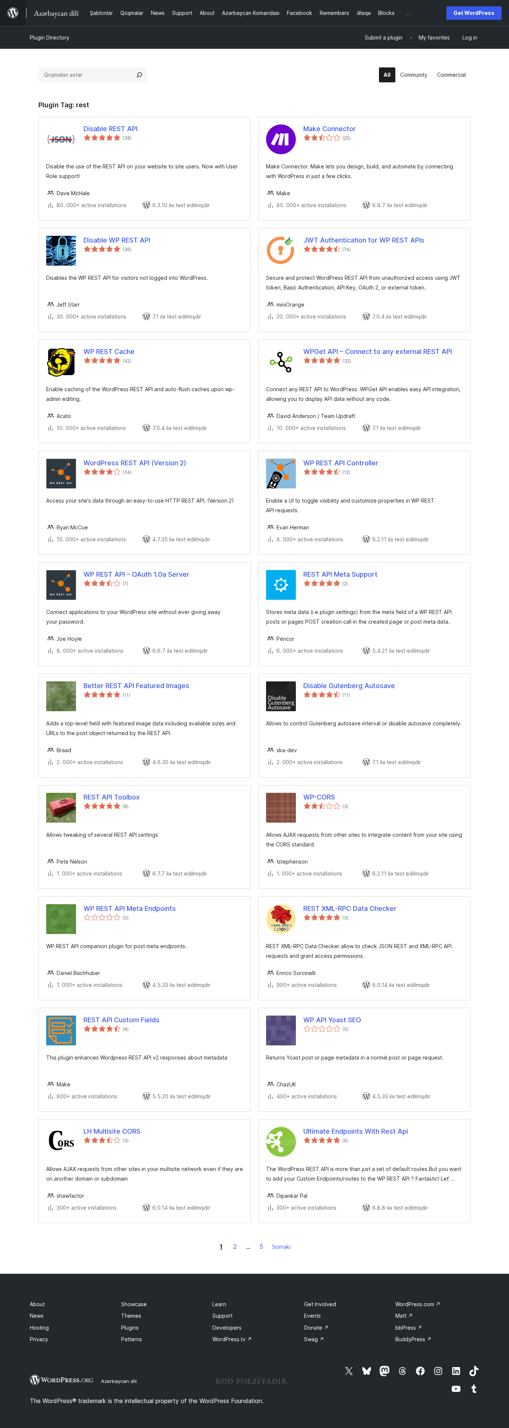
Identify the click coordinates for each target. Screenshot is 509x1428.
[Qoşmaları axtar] (139, 74)
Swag (314, 1339)
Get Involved (320, 1304)
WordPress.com (417, 1304)
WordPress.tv (232, 1339)
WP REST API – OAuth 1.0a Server (136, 574)
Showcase (134, 1304)
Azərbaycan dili (119, 1381)
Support (222, 1316)
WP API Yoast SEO (332, 1020)
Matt (404, 1316)
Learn (219, 1304)
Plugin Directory (49, 37)
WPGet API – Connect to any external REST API (377, 351)
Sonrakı (281, 1247)
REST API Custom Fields (121, 1020)
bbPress (408, 1327)
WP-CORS (319, 797)
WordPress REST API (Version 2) (134, 463)
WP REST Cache (109, 351)
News (37, 1316)
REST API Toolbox (111, 797)
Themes (131, 1316)
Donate (316, 1327)
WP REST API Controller (340, 463)
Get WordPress (473, 13)
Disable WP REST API (116, 240)
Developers (226, 1327)
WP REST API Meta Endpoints (129, 908)
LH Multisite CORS (111, 1131)
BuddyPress (413, 1339)
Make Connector (329, 129)
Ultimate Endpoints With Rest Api (355, 1131)
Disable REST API (110, 129)
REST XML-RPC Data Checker (349, 908)
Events (312, 1316)
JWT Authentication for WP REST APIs (363, 240)
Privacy (39, 1339)
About (37, 1304)
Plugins (130, 1327)
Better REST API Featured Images (136, 686)
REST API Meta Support (340, 574)
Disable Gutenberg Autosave (349, 686)
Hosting (39, 1327)
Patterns (131, 1339)
